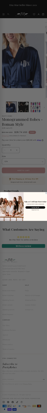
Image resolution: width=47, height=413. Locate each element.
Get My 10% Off (35, 207)
